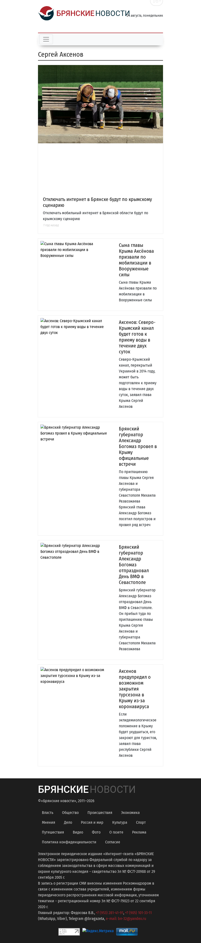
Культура (119, 822)
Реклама (139, 832)
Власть (47, 812)
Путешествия (53, 832)
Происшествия (100, 812)
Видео (78, 832)
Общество (70, 812)
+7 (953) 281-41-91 (109, 912)
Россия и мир (92, 822)
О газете (116, 832)
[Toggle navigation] (46, 39)
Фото (96, 832)
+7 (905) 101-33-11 (138, 912)
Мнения (48, 822)
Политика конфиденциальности (69, 842)
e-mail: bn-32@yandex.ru (126, 918)
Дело (68, 822)
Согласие (112, 842)
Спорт (141, 822)
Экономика (130, 812)
